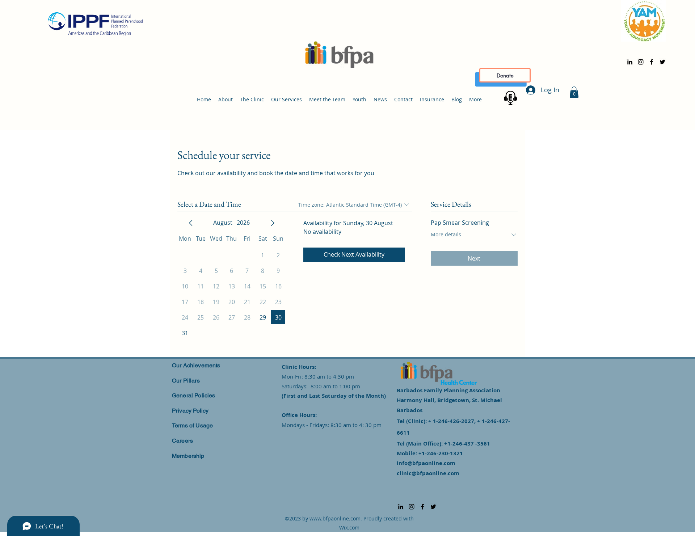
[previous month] (190, 223)
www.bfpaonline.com (335, 518)
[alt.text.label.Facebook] (651, 62)
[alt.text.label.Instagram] (640, 62)
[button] (574, 92)
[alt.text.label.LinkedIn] (629, 62)
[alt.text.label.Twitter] (662, 62)
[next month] (272, 223)
